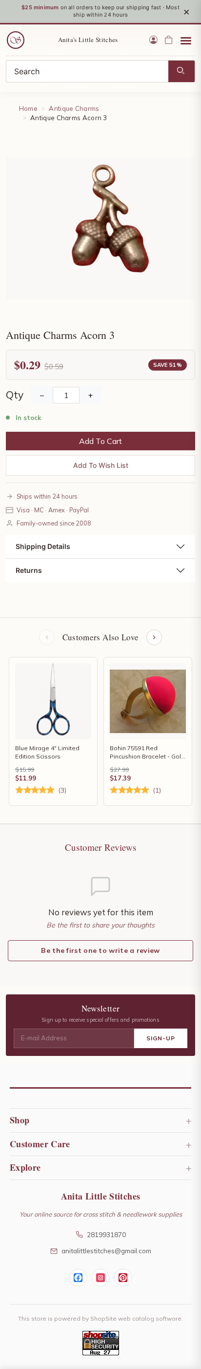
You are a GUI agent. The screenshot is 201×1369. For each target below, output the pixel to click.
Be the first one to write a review (100, 950)
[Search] (181, 71)
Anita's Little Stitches (88, 39)
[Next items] (154, 637)
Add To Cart (100, 441)
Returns (29, 570)
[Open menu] (186, 40)
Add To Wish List (100, 465)
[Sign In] (153, 40)
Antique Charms (74, 108)
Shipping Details (43, 546)
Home (28, 108)
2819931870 (106, 1234)
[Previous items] (47, 637)
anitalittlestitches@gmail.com (106, 1250)
